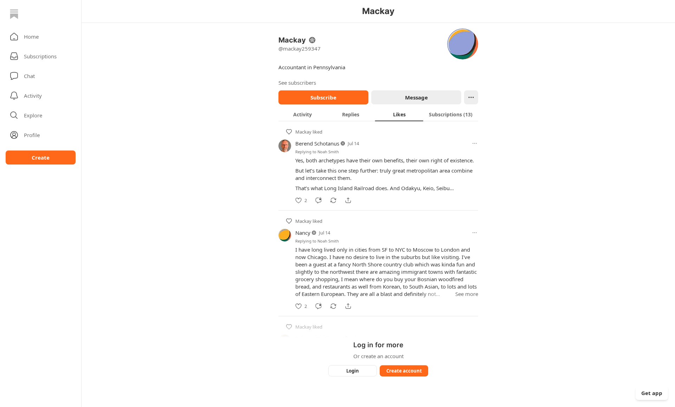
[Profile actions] (471, 97)
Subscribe (323, 97)
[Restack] (333, 200)
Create (41, 157)
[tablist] (378, 114)
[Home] (14, 14)
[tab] (302, 114)
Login (352, 371)
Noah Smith (328, 151)
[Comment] (318, 200)
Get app (651, 392)
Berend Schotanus (317, 143)
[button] (41, 36)
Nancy (302, 232)
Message (416, 97)
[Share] (348, 200)
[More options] (474, 143)
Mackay (303, 132)
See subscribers (297, 82)
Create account (404, 371)
